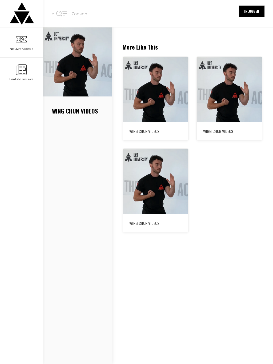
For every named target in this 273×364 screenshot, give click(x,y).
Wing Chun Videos (218, 131)
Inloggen (251, 11)
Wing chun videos (144, 131)
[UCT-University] (21, 13)
